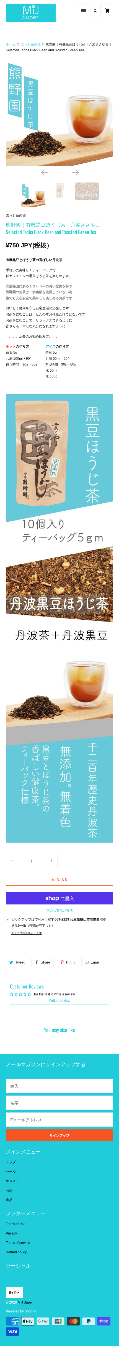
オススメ (12, 1181)
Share (45, 962)
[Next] (75, 172)
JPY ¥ (12, 1292)
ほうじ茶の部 (16, 215)
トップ (11, 1162)
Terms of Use (15, 1224)
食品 (9, 1200)
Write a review (59, 1001)
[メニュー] (83, 10)
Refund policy (16, 1252)
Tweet (20, 962)
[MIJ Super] (31, 15)
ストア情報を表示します (26, 933)
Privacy (11, 1233)
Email (95, 962)
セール (11, 1171)
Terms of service (18, 1243)
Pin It (70, 962)
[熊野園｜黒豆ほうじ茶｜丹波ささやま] (59, 112)
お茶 (9, 1190)
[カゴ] (107, 10)
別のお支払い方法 (59, 910)
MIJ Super (25, 1302)
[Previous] (44, 172)
